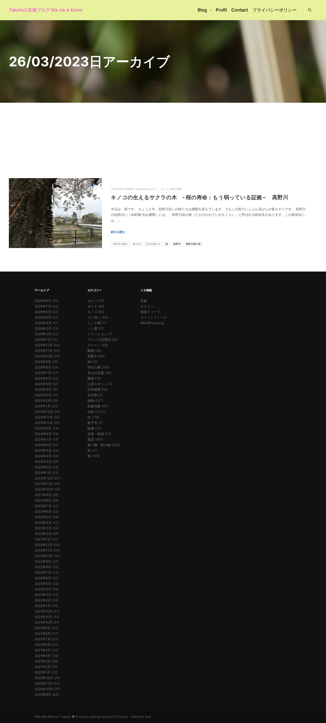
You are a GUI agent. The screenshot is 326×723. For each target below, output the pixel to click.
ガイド (92, 306)
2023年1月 (43, 539)
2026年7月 (43, 306)
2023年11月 (44, 484)
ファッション (97, 334)
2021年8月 (43, 633)
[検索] (310, 10)
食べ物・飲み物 (99, 445)
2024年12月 (44, 412)
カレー (92, 301)
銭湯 (90, 428)
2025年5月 (43, 384)
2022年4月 (43, 589)
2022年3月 (43, 595)
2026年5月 (43, 317)
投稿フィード (150, 312)
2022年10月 (44, 556)
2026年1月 (43, 339)
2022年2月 (43, 600)
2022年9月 (43, 561)
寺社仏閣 (94, 367)
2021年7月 (43, 639)
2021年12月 (43, 611)
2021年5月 (43, 650)
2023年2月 (43, 534)
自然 (172, 189)
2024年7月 (43, 439)
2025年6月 (43, 378)
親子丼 (92, 423)
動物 (90, 351)
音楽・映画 (95, 434)
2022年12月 (44, 545)
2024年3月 (43, 461)
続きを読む (118, 232)
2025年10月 (44, 356)
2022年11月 (43, 550)
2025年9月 (43, 362)
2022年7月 (43, 572)
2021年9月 (43, 628)
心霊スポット (97, 384)
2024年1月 (43, 473)
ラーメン (94, 345)
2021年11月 (43, 617)
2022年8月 (43, 567)
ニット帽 (94, 323)
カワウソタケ (120, 243)
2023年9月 (43, 495)
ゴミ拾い (94, 317)
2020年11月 (43, 683)
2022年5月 (43, 583)
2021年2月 (43, 667)
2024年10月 (44, 423)
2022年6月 (43, 578)
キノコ (165, 189)
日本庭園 (94, 389)
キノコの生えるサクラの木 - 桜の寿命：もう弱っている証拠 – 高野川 (199, 197)
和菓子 (92, 356)
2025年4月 (43, 389)
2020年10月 (44, 689)
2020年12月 (44, 678)
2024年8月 (43, 434)
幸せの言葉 (95, 373)
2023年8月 (43, 500)
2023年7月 (43, 506)
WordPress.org (152, 323)
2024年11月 (44, 417)
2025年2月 (43, 400)
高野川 (177, 243)
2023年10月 (44, 489)
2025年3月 (43, 395)
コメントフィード (153, 317)
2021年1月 (42, 672)
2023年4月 (43, 522)
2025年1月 (43, 406)
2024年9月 (43, 428)
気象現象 (94, 406)
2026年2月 (43, 334)
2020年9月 (43, 694)
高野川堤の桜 (193, 243)
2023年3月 (43, 528)
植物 (90, 400)
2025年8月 (43, 367)
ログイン (147, 306)
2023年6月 (43, 511)
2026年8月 (43, 301)
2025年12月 (44, 345)
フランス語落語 (99, 339)
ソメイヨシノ (153, 243)
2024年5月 (43, 450)
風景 (179, 189)
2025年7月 (43, 373)
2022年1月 (43, 606)
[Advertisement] (163, 136)
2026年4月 (43, 323)
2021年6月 (43, 644)
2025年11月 (43, 351)
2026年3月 (43, 328)
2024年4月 (43, 456)
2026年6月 (43, 312)
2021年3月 (43, 661)
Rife (37, 717)
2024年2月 (43, 467)
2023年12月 (44, 478)
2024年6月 (43, 445)
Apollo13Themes (114, 717)
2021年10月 (43, 622)
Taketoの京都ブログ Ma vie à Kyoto (31, 10)
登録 (143, 301)
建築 (90, 378)
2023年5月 (43, 517)
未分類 (92, 395)
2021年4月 (43, 656)
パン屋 (92, 328)
